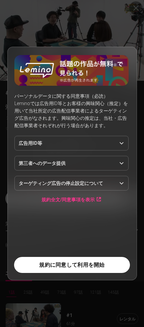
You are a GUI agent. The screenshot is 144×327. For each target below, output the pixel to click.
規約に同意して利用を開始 (71, 265)
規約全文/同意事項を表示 (68, 199)
